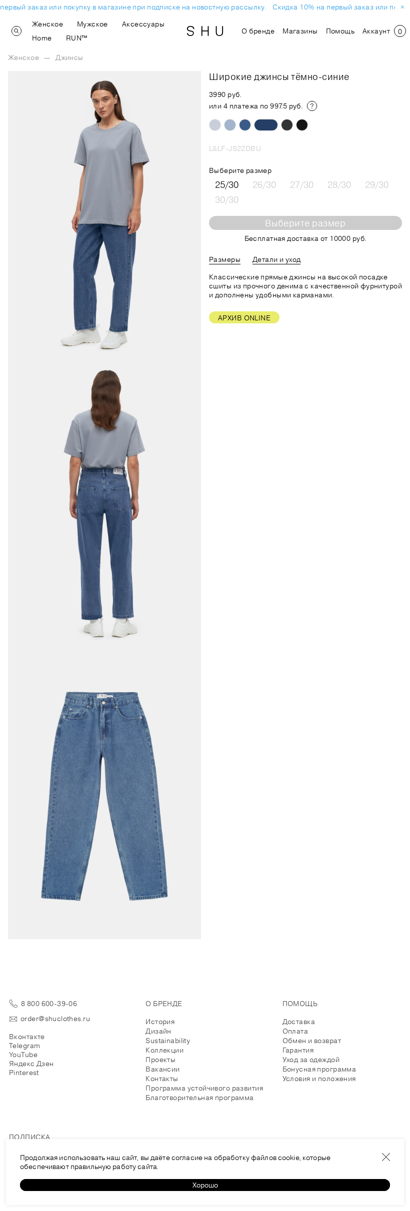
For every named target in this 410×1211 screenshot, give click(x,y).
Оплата (295, 1031)
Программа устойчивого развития (204, 1088)
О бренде (258, 30)
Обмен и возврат (311, 1040)
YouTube (23, 1054)
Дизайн (159, 1031)
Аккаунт (376, 30)
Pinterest (24, 1072)
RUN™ (77, 37)
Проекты (161, 1059)
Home (42, 37)
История (160, 1021)
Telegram (24, 1045)
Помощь (340, 30)
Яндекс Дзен (31, 1063)
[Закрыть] (386, 1157)
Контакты (162, 1078)
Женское (47, 23)
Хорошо (205, 1185)
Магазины (300, 30)
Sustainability (168, 1040)
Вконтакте (27, 1036)
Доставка (298, 1021)
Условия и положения (319, 1078)
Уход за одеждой (311, 1059)
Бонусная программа (319, 1069)
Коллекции (165, 1050)
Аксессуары (143, 23)
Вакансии (163, 1069)
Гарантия (298, 1050)
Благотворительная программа (200, 1097)
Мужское (92, 23)
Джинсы (70, 57)
